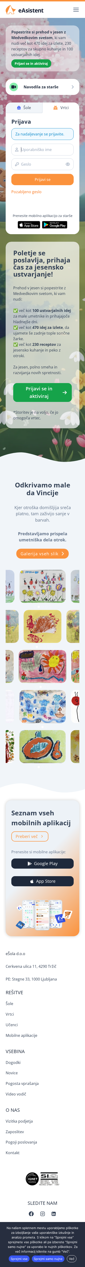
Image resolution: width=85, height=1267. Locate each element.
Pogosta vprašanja (22, 1083)
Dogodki (13, 1062)
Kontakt (13, 1152)
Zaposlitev (15, 1131)
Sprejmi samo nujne (48, 1259)
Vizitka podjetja (19, 1121)
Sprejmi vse (19, 1259)
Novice (12, 1072)
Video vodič (16, 1094)
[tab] (35, 607)
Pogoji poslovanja (21, 1142)
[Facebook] (31, 1214)
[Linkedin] (54, 1214)
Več (71, 1259)
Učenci (12, 1024)
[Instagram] (42, 1214)
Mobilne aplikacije (21, 1035)
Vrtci (10, 1014)
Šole (9, 1003)
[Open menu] (75, 9)
